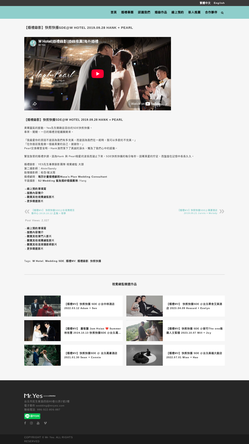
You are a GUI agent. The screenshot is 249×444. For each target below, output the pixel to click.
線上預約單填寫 (36, 188)
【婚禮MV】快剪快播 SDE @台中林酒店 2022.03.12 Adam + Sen (89, 305)
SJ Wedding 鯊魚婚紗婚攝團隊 (58, 180)
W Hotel (37, 261)
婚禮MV (71, 261)
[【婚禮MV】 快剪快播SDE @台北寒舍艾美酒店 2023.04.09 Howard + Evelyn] (144, 306)
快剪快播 (95, 261)
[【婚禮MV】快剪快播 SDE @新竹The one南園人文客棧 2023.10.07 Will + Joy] (144, 330)
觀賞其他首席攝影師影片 (42, 244)
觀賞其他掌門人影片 (39, 236)
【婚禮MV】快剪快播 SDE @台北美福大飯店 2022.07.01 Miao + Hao (194, 355)
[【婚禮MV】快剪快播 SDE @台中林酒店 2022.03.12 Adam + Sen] (42, 306)
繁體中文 (206, 2)
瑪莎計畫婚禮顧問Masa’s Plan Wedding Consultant (72, 176)
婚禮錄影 (82, 261)
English (219, 2)
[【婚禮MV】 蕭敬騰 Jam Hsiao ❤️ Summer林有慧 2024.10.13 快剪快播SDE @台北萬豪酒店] (42, 330)
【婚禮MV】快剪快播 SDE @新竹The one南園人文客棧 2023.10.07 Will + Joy (194, 330)
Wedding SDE (54, 261)
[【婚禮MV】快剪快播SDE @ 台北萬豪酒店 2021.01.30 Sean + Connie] (42, 355)
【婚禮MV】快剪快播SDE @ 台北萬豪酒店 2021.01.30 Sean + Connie (90, 355)
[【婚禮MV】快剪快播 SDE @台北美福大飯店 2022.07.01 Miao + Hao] (144, 355)
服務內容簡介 (35, 192)
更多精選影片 (35, 201)
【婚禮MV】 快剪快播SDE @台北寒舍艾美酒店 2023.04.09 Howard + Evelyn (194, 305)
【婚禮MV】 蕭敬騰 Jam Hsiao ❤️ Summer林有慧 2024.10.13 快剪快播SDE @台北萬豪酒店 (92, 331)
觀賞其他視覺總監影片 (41, 196)
